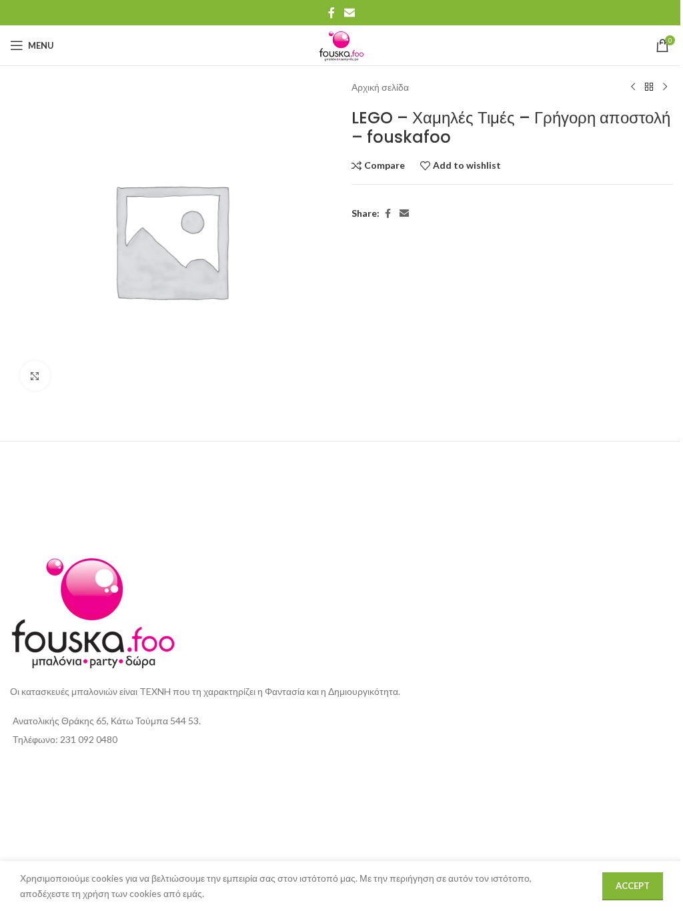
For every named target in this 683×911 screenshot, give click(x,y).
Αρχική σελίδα (380, 87)
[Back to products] (649, 87)
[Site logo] (341, 44)
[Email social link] (349, 13)
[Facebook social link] (331, 13)
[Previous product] (633, 87)
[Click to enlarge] (35, 376)
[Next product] (665, 87)
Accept (633, 885)
